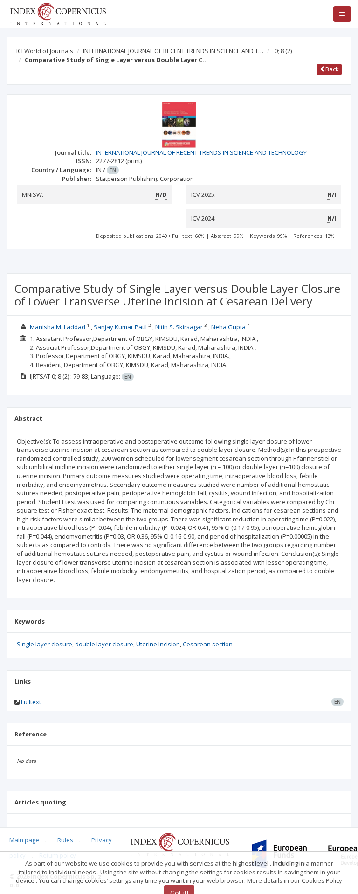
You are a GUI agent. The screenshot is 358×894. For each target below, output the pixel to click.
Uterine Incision (158, 644)
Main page (24, 840)
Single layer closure (44, 644)
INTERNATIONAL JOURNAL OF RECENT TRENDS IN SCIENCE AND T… (173, 51)
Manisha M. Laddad (58, 327)
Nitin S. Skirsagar (179, 327)
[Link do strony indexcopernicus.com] (179, 844)
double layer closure (104, 644)
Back (331, 69)
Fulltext (31, 702)
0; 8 (283, 51)
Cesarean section (208, 644)
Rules (65, 840)
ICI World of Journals (44, 51)
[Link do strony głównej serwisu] (58, 13)
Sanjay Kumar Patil (121, 327)
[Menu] (342, 14)
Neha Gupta (229, 327)
